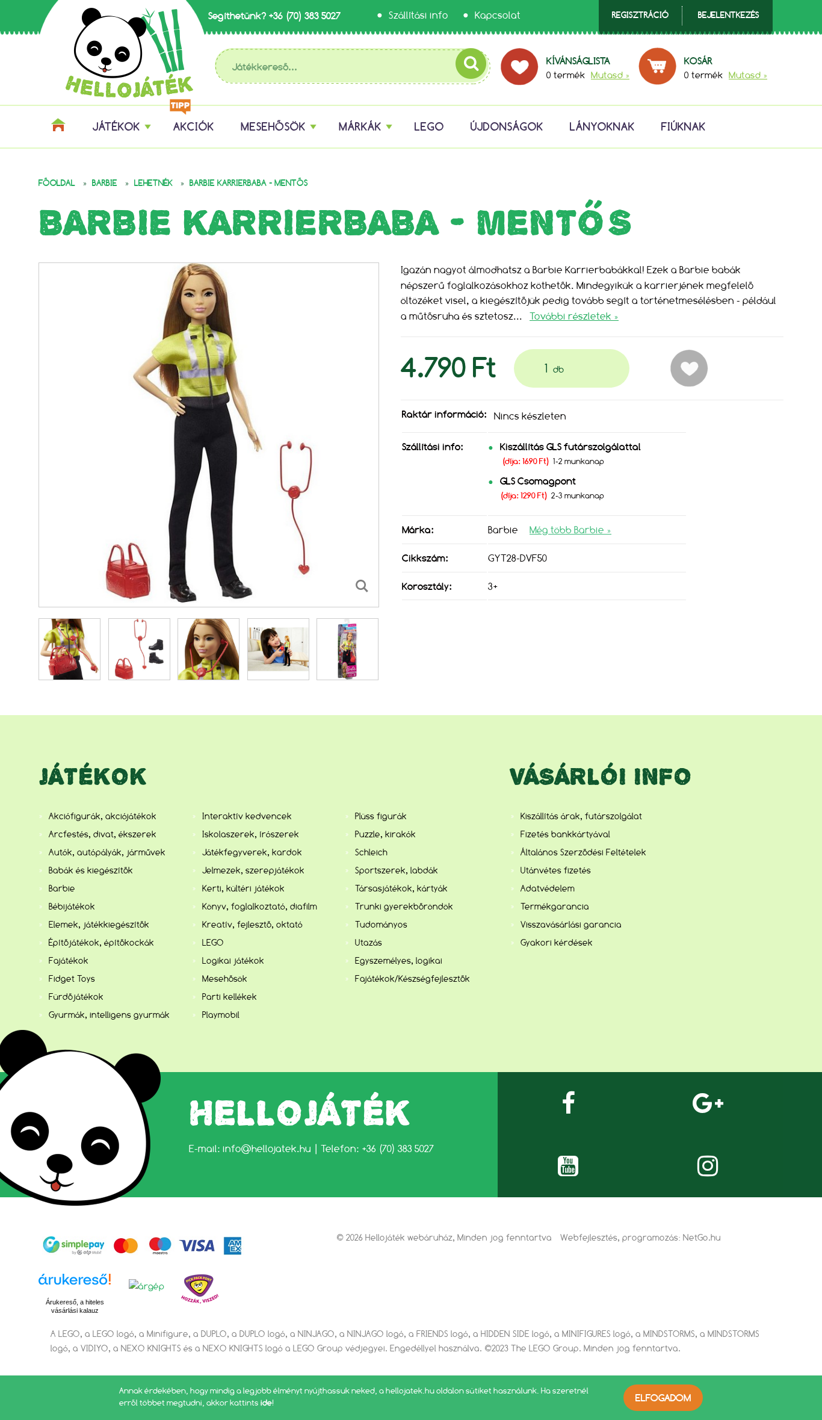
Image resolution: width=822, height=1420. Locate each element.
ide (266, 1402)
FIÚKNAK (683, 127)
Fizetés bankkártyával (565, 834)
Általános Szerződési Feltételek (583, 852)
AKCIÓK (193, 127)
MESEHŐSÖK (273, 127)
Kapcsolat (498, 15)
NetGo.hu (702, 1237)
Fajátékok (68, 960)
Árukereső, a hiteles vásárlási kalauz (75, 1306)
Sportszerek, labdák (396, 870)
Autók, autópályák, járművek (107, 852)
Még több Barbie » (570, 530)
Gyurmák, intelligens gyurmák (109, 1014)
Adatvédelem (548, 888)
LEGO (429, 127)
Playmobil (220, 1014)
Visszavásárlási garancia (571, 924)
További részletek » (574, 316)
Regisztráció (640, 15)
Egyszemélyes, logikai (398, 960)
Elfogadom (663, 1398)
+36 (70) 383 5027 (304, 16)
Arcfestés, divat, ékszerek (102, 834)
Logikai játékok (233, 960)
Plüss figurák (381, 816)
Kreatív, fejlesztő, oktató (252, 924)
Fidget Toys (72, 978)
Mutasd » (610, 75)
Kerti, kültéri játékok (243, 888)
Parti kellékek (229, 996)
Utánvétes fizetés (556, 870)
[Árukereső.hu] (75, 1286)
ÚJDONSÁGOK (507, 127)
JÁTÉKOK (116, 127)
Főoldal (57, 183)
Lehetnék (153, 183)
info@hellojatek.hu (267, 1149)
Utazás (368, 942)
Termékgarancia (555, 906)
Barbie (104, 183)
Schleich (371, 852)
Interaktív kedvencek (247, 816)
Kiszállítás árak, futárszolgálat (581, 816)
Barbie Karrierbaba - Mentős (249, 183)
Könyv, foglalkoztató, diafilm (259, 906)
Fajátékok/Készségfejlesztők (412, 978)
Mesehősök (224, 978)
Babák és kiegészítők (91, 870)
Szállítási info (418, 15)
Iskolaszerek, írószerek (250, 834)
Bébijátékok (72, 906)
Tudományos (381, 924)
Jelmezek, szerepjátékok (253, 870)
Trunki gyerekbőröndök (404, 906)
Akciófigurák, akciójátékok (102, 816)
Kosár (698, 61)
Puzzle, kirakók (385, 834)
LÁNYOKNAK (602, 127)
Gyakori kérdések (557, 942)
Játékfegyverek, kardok (252, 852)
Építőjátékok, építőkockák (101, 942)
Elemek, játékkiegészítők (99, 924)
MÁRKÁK (360, 127)
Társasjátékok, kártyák (401, 888)
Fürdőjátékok (76, 996)
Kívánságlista (578, 61)
